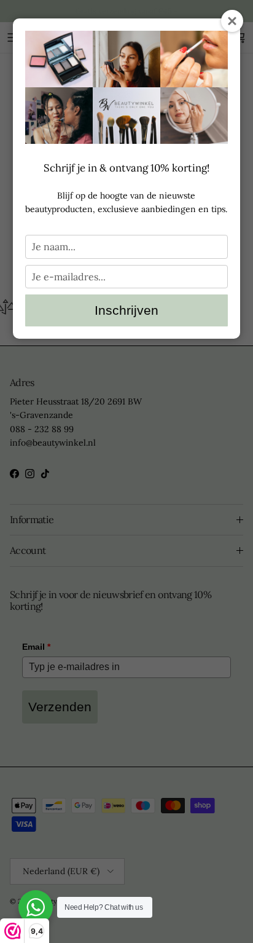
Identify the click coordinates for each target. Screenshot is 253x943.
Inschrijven (126, 310)
